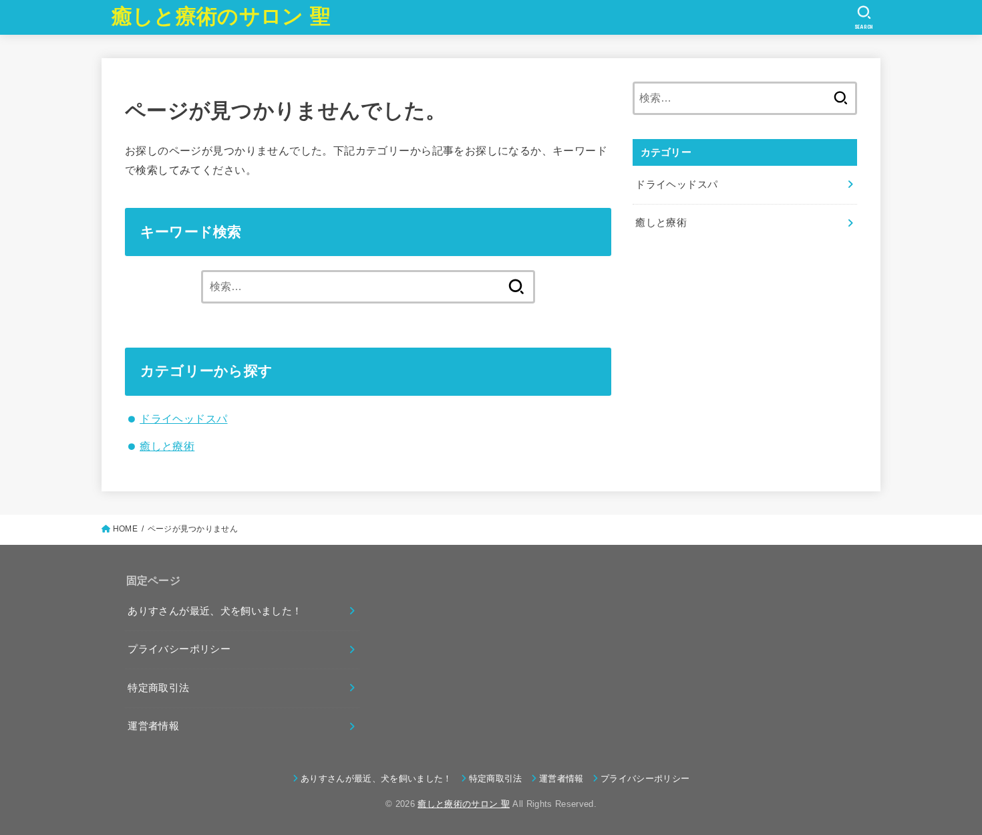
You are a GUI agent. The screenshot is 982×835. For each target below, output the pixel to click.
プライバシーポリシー (179, 649)
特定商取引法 (158, 688)
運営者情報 (153, 726)
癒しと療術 (167, 446)
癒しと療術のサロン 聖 (221, 16)
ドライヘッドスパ (183, 418)
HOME (125, 529)
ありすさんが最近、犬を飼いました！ (215, 611)
